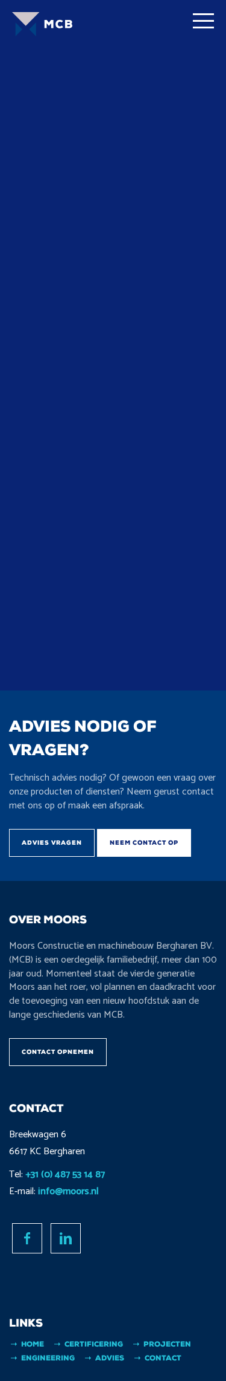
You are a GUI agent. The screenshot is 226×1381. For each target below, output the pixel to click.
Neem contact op (144, 842)
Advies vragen (52, 842)
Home (32, 1344)
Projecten (167, 1344)
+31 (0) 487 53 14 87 (65, 1174)
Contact (163, 1358)
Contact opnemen (58, 1052)
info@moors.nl (68, 1191)
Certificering (93, 1344)
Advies (109, 1358)
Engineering (48, 1358)
